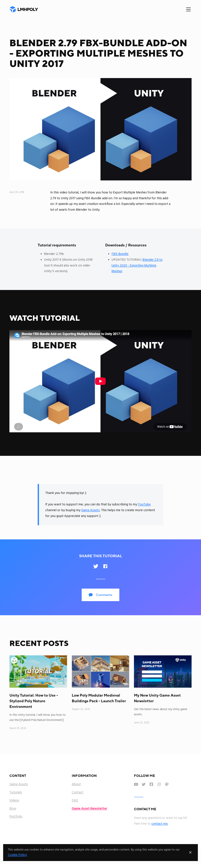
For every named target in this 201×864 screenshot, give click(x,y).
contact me (159, 823)
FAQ (75, 800)
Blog (12, 808)
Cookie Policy (17, 855)
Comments (100, 595)
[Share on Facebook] (105, 566)
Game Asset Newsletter (89, 808)
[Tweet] (95, 566)
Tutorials (15, 792)
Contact (77, 792)
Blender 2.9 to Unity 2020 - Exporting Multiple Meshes (137, 265)
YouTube (144, 504)
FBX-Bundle (119, 254)
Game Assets (90, 510)
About (76, 784)
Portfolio (15, 816)
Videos (14, 800)
